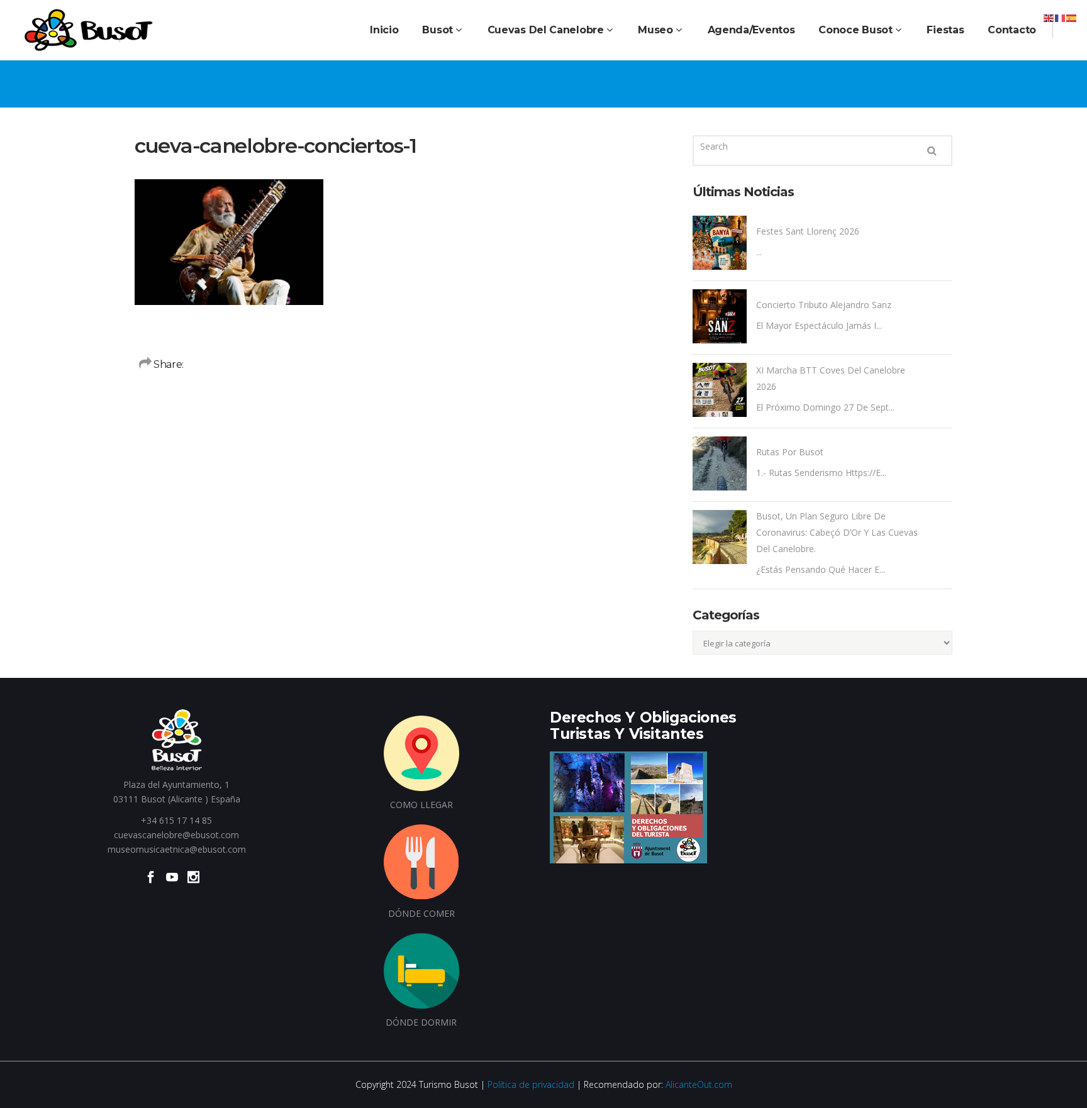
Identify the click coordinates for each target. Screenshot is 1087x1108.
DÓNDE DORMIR (421, 1022)
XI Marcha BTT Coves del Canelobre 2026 (830, 378)
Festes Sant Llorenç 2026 (807, 231)
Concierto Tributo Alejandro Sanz (823, 305)
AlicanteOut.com (699, 1084)
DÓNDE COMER (421, 913)
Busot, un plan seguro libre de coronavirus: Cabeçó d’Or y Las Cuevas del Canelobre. (837, 532)
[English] (1049, 17)
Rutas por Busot (789, 452)
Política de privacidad (531, 1084)
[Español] (1072, 17)
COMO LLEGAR (421, 805)
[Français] (1060, 17)
